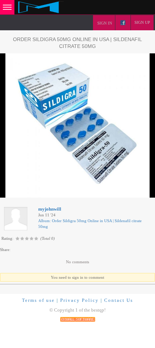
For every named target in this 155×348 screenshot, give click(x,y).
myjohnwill (49, 209)
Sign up (142, 22)
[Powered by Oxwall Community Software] (77, 319)
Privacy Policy (79, 300)
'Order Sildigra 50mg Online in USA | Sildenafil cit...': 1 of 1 (58, 191)
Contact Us (118, 300)
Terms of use (38, 300)
